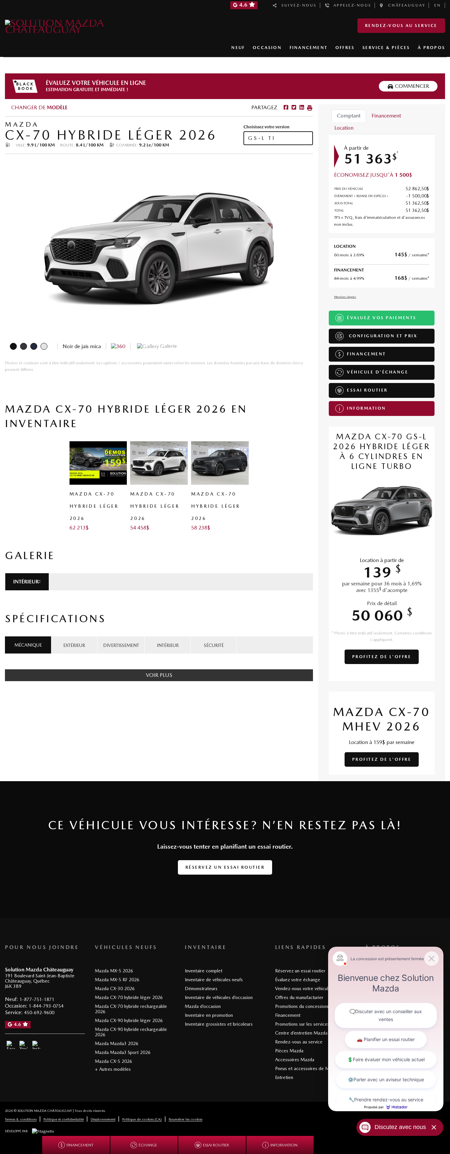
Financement (366, 353)
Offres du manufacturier (299, 997)
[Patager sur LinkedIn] (301, 107)
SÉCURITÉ (214, 645)
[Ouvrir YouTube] (23, 1045)
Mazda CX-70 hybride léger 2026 (129, 997)
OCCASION (267, 47)
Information (366, 408)
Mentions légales (345, 296)
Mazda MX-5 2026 (114, 970)
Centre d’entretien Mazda (301, 1033)
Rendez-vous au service (401, 25)
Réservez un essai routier (225, 867)
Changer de (39, 107)
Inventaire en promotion (209, 1015)
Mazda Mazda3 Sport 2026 (123, 1052)
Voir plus (159, 675)
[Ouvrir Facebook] (11, 1045)
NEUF (238, 47)
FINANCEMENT (308, 47)
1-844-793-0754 (46, 1006)
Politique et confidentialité (63, 1119)
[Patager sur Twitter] (293, 107)
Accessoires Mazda (294, 1059)
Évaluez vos (381, 317)
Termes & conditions (21, 1119)
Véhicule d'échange (377, 372)
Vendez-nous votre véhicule (303, 988)
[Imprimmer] (309, 107)
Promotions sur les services (302, 1024)
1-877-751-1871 (36, 999)
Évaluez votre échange (297, 979)
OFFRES (344, 47)
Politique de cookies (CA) (142, 1119)
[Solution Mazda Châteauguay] (75, 25)
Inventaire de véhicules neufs (214, 979)
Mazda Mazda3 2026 (116, 1043)
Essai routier (367, 390)
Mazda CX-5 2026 (113, 1061)
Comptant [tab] (348, 116)
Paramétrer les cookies (185, 1119)
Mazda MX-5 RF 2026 (117, 979)
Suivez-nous (297, 5)
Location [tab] (343, 128)
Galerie (168, 346)
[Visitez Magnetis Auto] (44, 1131)
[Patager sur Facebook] (286, 107)
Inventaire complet (203, 970)
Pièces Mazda (289, 1050)
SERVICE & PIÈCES (386, 47)
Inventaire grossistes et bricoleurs (219, 1024)
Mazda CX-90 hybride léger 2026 (129, 1020)
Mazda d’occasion (203, 1006)
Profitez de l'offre (381, 656)
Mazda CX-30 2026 (115, 988)
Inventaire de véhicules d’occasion (219, 997)
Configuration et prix (382, 335)
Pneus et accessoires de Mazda (307, 1068)
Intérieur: (27, 581)
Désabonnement (103, 1119)
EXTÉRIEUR (74, 645)
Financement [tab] (386, 116)
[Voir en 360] (118, 346)
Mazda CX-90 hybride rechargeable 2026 (131, 1032)
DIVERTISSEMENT (121, 645)
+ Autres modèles (113, 1069)
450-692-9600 (39, 1012)
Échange (148, 1145)
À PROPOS (431, 47)
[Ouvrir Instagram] (36, 1045)
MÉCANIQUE (28, 645)
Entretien (284, 1077)
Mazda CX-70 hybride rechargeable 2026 (131, 1009)
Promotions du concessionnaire (306, 1006)
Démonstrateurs (201, 988)
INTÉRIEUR (168, 645)
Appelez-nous (350, 5)
